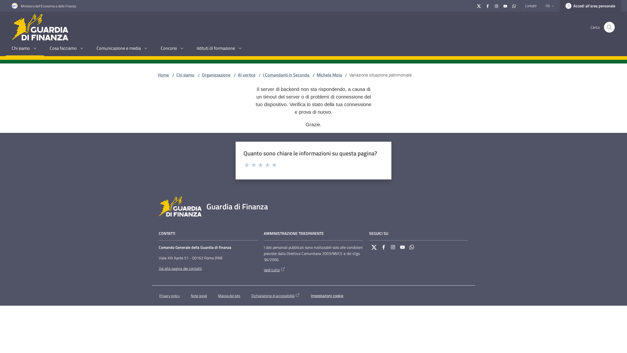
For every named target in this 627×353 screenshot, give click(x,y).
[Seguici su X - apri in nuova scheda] (479, 5)
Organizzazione (216, 75)
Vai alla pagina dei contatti (180, 268)
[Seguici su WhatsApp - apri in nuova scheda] (514, 5)
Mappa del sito (229, 296)
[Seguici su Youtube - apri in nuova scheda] (505, 5)
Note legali (199, 296)
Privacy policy (169, 296)
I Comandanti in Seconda (286, 75)
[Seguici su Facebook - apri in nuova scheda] (487, 5)
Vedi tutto (272, 270)
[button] (609, 27)
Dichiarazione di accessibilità (272, 296)
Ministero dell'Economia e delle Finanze (48, 6)
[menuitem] (25, 48)
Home (163, 75)
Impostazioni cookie (327, 296)
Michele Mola (329, 75)
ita (548, 5)
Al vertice (246, 75)
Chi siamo (185, 75)
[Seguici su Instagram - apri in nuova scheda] (496, 5)
